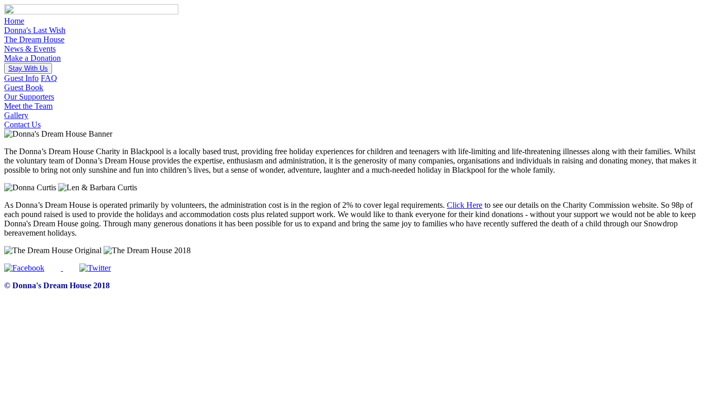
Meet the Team (28, 106)
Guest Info (21, 78)
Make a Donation (32, 58)
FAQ (49, 78)
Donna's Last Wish (34, 30)
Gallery (16, 115)
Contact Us (22, 124)
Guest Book (23, 87)
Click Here (464, 205)
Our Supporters (29, 96)
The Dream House (34, 39)
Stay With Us (28, 68)
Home (14, 20)
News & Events (30, 48)
